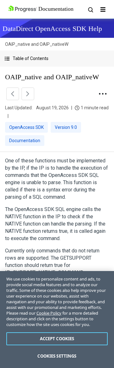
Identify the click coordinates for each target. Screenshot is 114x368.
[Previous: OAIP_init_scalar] (12, 94)
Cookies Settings (56, 356)
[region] (57, 319)
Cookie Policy (48, 313)
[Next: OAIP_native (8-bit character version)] (28, 94)
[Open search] (90, 9)
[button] (57, 59)
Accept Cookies (57, 338)
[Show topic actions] (102, 93)
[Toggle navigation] (103, 9)
